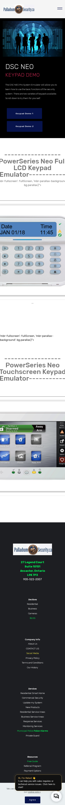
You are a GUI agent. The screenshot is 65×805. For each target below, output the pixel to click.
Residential (32, 604)
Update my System (32, 702)
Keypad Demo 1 (24, 113)
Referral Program (32, 766)
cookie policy (34, 792)
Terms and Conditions (32, 662)
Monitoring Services (32, 726)
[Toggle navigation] (59, 9)
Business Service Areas (32, 716)
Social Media (32, 653)
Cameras (32, 613)
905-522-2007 (32, 579)
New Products (33, 707)
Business (32, 608)
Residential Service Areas (32, 712)
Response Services (32, 721)
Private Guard (32, 735)
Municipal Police (25, 731)
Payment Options (32, 771)
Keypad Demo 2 (25, 126)
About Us (32, 644)
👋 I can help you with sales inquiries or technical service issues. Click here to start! (36, 782)
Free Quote (32, 761)
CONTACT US (32, 648)
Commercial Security (32, 698)
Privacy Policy (33, 658)
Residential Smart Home (32, 693)
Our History (32, 667)
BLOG (32, 618)
